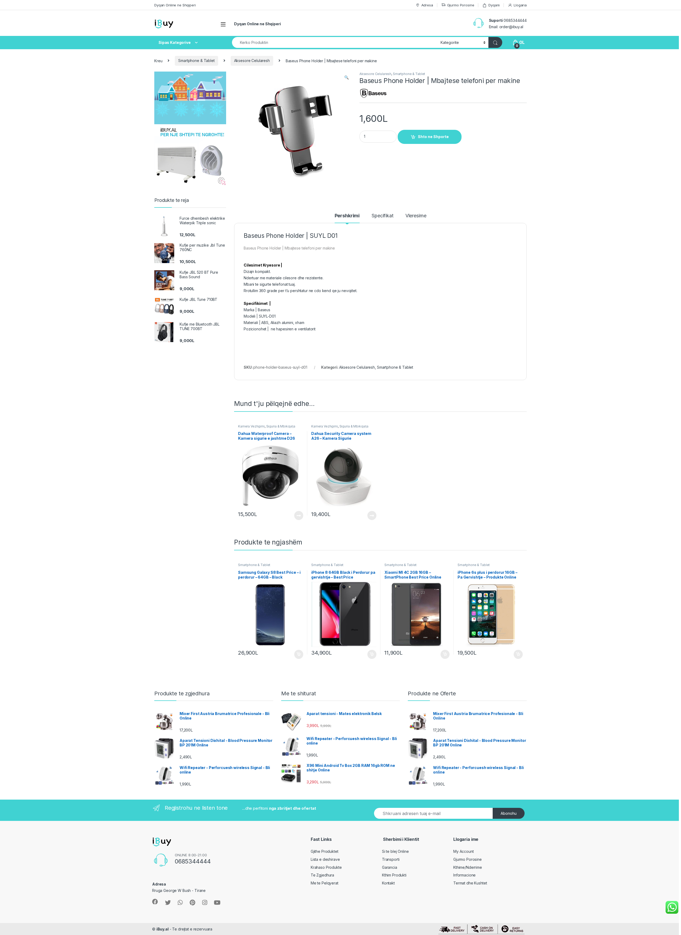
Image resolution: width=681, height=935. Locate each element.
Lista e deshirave (325, 859)
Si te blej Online (395, 851)
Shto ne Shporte (433, 136)
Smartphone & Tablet (196, 60)
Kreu (158, 60)
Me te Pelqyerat (324, 883)
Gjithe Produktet (324, 851)
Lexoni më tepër (297, 515)
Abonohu (509, 813)
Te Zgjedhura (322, 875)
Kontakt (388, 883)
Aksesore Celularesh (252, 60)
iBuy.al (162, 929)
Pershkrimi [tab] (347, 215)
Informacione (464, 875)
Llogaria (520, 5)
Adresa (427, 5)
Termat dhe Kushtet (470, 883)
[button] (346, 77)
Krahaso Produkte (326, 867)
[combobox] (335, 42)
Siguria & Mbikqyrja (280, 426)
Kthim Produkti (394, 875)
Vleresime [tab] (415, 215)
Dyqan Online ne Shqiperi (175, 5)
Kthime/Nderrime (467, 867)
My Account (463, 851)
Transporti (391, 859)
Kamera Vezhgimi (251, 426)
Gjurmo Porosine (460, 5)
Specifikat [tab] (382, 215)
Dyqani (494, 5)
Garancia (389, 867)
